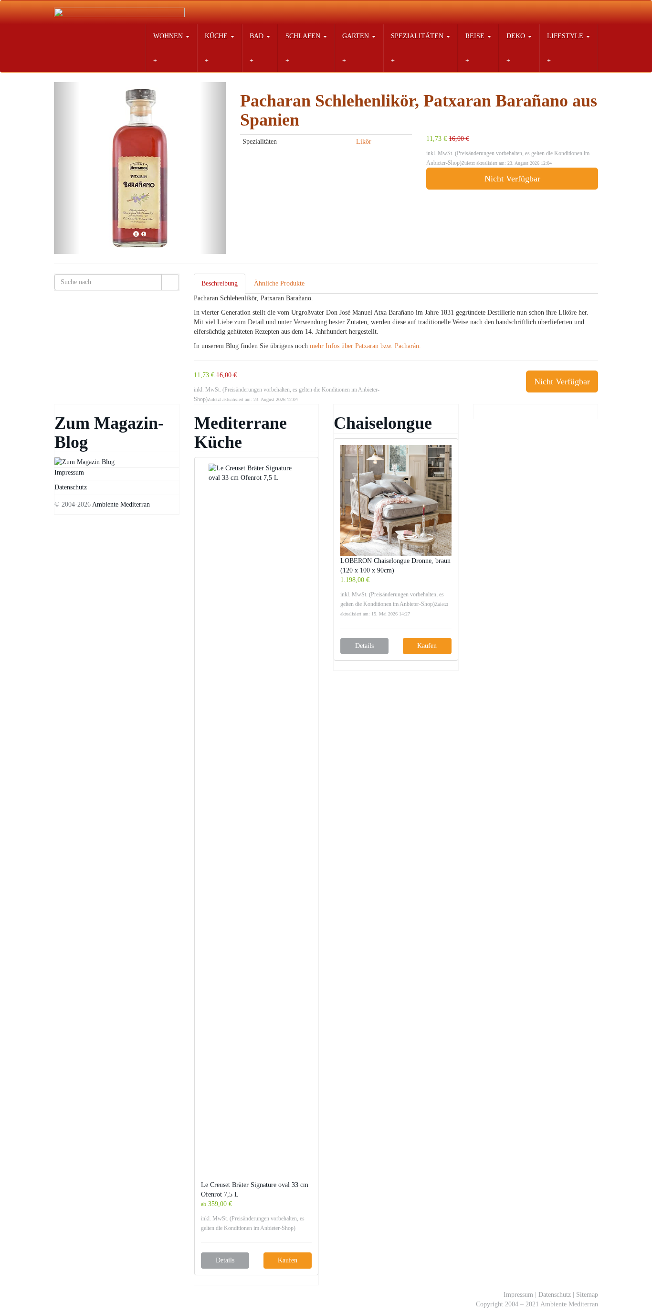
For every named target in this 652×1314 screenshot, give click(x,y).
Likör (363, 141)
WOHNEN (169, 36)
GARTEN (356, 36)
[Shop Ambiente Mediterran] (119, 12)
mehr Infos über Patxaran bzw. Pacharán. (365, 346)
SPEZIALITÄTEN (418, 36)
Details (225, 1260)
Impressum (69, 472)
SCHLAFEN (303, 36)
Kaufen (287, 1260)
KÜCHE (217, 36)
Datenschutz (70, 487)
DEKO (516, 36)
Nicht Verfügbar (512, 178)
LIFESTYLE (566, 36)
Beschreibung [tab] (219, 283)
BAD (257, 36)
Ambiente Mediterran (121, 504)
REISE (475, 36)
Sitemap (587, 1294)
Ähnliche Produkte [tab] (279, 283)
